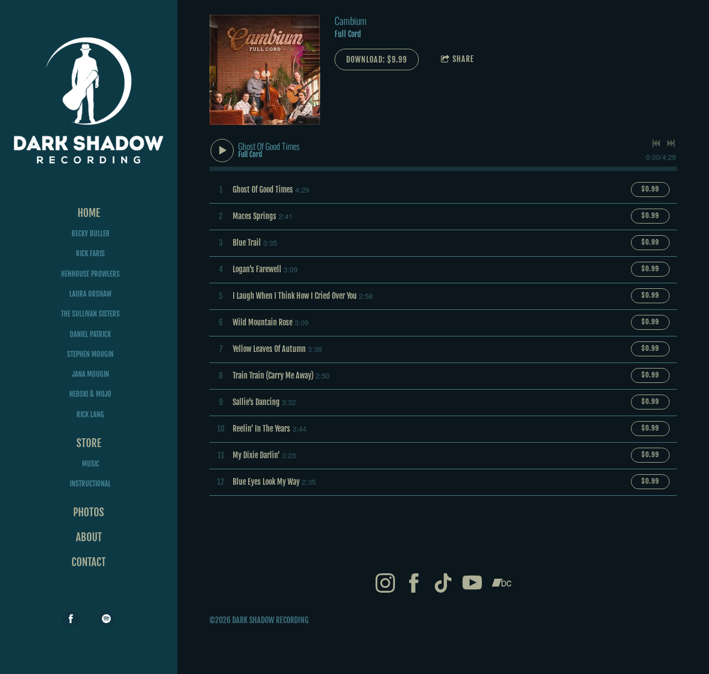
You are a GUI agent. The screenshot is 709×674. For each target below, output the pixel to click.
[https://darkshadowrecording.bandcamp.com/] (501, 584)
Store (88, 443)
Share (463, 59)
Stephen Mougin (90, 354)
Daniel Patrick (90, 334)
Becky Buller (90, 233)
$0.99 (650, 189)
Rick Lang (90, 414)
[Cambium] (264, 69)
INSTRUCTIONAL (90, 483)
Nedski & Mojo (90, 394)
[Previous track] (656, 143)
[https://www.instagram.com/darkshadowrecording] (385, 584)
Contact (88, 562)
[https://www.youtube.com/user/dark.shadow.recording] (472, 584)
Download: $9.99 (376, 59)
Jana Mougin (90, 374)
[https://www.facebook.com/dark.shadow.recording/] (414, 584)
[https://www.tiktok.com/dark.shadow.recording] (443, 584)
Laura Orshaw (90, 293)
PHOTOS (88, 512)
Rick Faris (90, 253)
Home (89, 213)
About (89, 537)
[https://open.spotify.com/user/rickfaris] (106, 619)
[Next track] (671, 143)
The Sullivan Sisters (90, 313)
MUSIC (90, 463)
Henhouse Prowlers (90, 273)
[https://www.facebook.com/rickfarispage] (71, 619)
